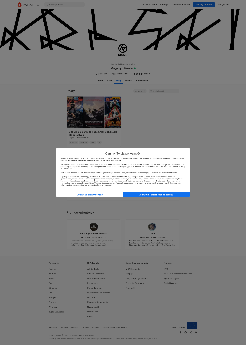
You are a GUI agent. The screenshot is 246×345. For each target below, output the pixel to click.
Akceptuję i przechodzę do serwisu (156, 195)
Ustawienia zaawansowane (90, 195)
